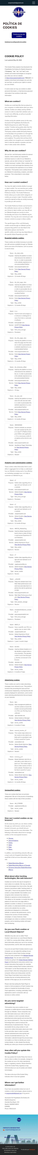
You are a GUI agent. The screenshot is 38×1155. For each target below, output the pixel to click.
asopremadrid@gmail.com (15, 3)
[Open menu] (33, 2)
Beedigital (32, 1149)
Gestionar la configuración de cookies (15, 42)
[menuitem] (14, 1139)
